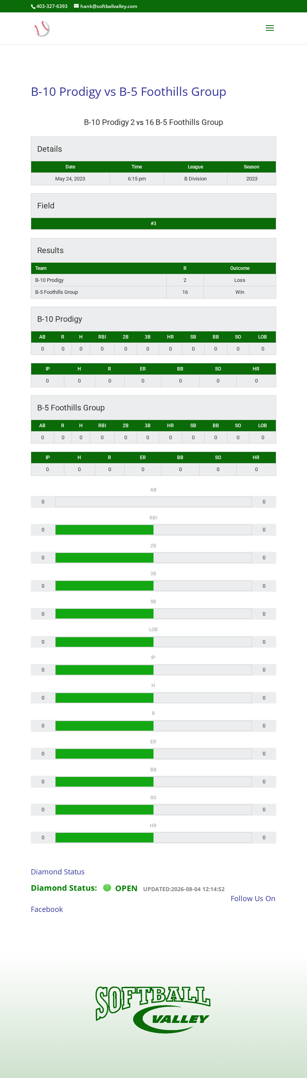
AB (42, 337)
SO (238, 337)
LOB (262, 337)
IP (48, 369)
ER (143, 369)
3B (148, 337)
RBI (102, 337)
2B (126, 337)
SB (193, 337)
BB (216, 337)
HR (170, 337)
